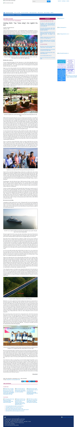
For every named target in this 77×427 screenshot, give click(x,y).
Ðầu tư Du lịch (40, 12)
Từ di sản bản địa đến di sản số (45, 55)
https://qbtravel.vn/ (61, 64)
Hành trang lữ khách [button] (33, 12)
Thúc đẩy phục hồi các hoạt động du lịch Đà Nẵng (8, 402)
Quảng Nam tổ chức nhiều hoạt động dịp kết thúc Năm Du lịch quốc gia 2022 (32, 393)
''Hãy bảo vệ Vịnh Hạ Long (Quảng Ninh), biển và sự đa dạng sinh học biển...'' (20, 403)
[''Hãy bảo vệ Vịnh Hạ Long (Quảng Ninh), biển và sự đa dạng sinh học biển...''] (20, 400)
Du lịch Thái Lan (70, 63)
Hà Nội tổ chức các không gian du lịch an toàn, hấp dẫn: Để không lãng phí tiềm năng (8, 393)
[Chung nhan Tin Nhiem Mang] (66, 417)
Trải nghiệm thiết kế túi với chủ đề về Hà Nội (13, 407)
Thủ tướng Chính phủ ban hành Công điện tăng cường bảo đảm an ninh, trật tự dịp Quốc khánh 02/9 (47, 29)
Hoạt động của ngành (8, 18)
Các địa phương (18, 14)
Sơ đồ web (63, 1)
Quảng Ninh (9, 379)
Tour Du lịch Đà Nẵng (61, 60)
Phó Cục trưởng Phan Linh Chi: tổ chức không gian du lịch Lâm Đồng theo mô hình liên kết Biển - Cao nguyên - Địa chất (47, 34)
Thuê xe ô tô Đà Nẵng (61, 74)
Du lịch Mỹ (70, 62)
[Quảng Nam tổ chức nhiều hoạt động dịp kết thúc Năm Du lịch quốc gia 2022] (32, 389)
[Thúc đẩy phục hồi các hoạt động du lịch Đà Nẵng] (8, 399)
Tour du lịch (70, 60)
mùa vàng (13, 379)
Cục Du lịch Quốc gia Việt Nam (9, 14)
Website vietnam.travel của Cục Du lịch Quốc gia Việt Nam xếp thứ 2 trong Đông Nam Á (47, 41)
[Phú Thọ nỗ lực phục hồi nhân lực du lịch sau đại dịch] (20, 389)
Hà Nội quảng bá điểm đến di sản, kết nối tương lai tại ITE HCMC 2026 (47, 50)
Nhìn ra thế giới (47, 12)
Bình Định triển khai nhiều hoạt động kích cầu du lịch (15, 410)
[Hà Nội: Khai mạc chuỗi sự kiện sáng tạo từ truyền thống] (32, 399)
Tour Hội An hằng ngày (61, 73)
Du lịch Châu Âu (70, 61)
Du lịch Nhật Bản (70, 66)
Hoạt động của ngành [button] (9, 12)
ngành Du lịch (17, 379)
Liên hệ (67, 1)
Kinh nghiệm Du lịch (61, 61)
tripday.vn (70, 72)
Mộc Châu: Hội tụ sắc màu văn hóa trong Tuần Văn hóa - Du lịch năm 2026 (47, 47)
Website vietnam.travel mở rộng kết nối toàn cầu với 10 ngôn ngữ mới (47, 38)
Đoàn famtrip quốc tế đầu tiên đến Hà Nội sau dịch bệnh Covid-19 (17, 409)
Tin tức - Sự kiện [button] (17, 12)
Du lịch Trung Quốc (70, 65)
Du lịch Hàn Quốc (70, 67)
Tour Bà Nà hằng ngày (61, 70)
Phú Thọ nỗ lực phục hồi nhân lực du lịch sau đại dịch (20, 391)
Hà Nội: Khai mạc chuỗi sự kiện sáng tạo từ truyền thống (32, 402)
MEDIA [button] (52, 12)
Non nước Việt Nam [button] (24, 12)
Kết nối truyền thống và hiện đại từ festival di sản (14, 408)
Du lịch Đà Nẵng (61, 62)
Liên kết (59, 1)
